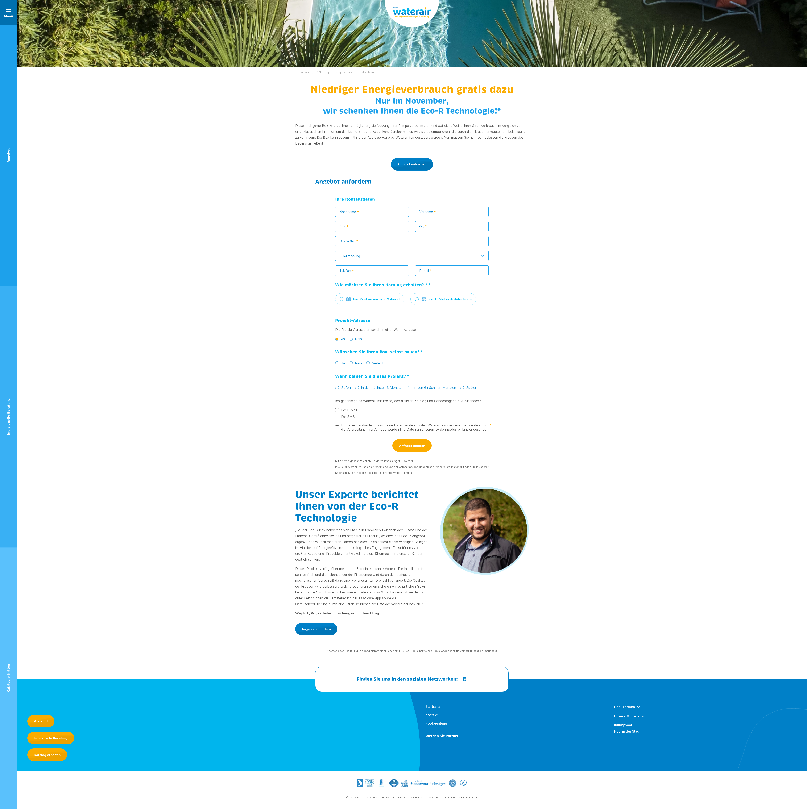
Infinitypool (623, 725)
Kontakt (432, 715)
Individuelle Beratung (51, 738)
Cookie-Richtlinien (437, 797)
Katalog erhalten (47, 755)
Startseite (433, 706)
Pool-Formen (624, 707)
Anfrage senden (412, 446)
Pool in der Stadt (627, 731)
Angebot (41, 721)
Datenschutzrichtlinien (410, 797)
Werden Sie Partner (442, 736)
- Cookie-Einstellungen (464, 797)
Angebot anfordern (411, 164)
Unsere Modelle (627, 716)
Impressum (388, 797)
